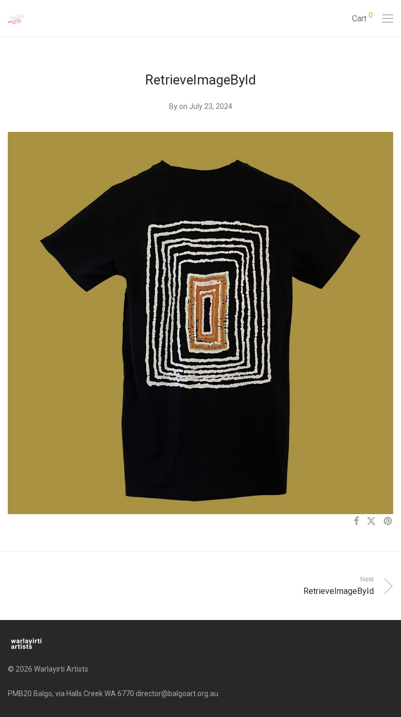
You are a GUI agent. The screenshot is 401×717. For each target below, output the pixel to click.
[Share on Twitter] (371, 521)
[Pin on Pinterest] (388, 521)
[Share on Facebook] (356, 521)
